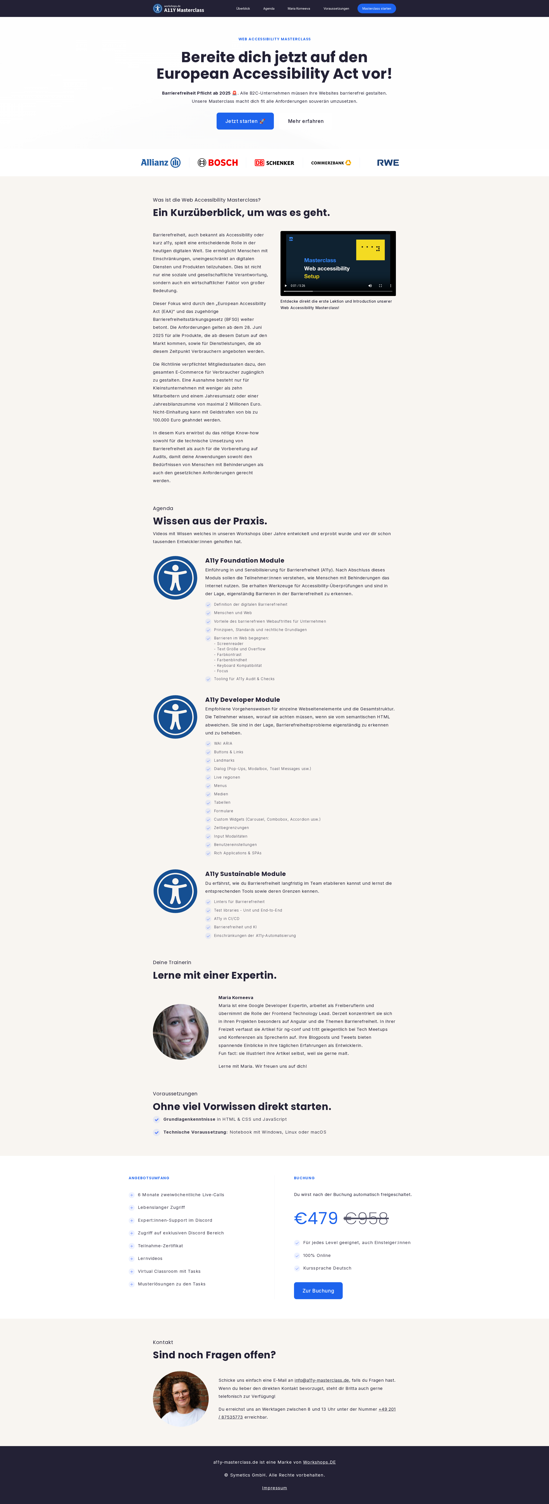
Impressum (274, 1487)
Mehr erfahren (306, 121)
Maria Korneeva (299, 8)
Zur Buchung (318, 1291)
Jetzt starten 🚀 (245, 121)
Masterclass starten (376, 8)
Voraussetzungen (336, 8)
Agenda (268, 8)
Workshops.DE (319, 1462)
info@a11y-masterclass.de (322, 1380)
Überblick (243, 8)
